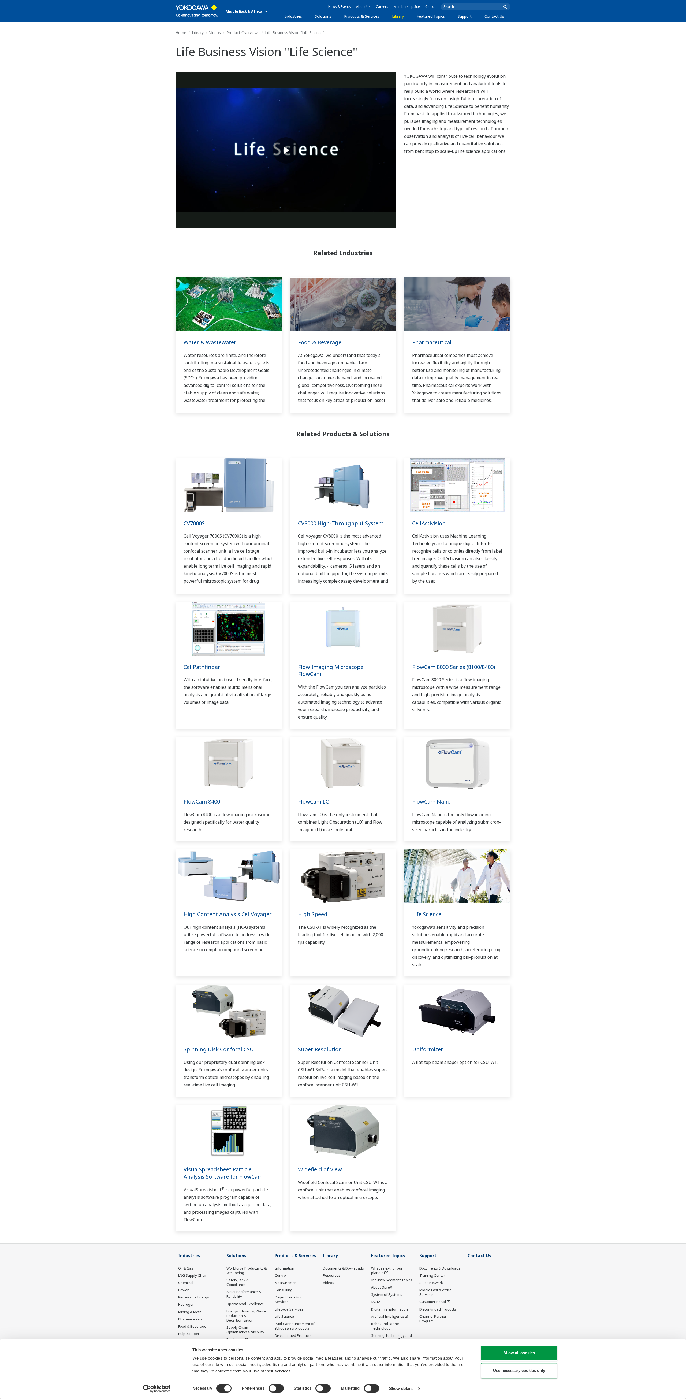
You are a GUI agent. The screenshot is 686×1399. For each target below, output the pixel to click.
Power (183, 1289)
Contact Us (494, 16)
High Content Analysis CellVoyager (228, 914)
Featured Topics (431, 16)
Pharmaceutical (432, 342)
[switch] (276, 1388)
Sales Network (431, 1282)
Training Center (432, 1275)
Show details (401, 1388)
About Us (363, 6)
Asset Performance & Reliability (243, 1294)
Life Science (426, 914)
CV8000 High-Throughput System (340, 523)
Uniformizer (427, 1049)
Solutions (323, 16)
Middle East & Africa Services (435, 1292)
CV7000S (194, 523)
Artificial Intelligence (387, 1316)
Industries (293, 16)
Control (281, 1275)
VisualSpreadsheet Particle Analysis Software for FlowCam (223, 1173)
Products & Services (361, 16)
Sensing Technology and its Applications (391, 1337)
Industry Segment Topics (391, 1280)
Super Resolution (320, 1049)
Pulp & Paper (188, 1333)
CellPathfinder (202, 667)
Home (181, 32)
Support (465, 16)
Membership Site (407, 6)
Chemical (185, 1282)
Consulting (283, 1289)
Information (284, 1268)
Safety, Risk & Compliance (237, 1282)
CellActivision (429, 523)
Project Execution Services (289, 1299)
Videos (215, 32)
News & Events (339, 6)
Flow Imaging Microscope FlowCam (333, 670)
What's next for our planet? (386, 1270)
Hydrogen (186, 1304)
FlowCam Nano (431, 801)
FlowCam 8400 (202, 801)
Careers (382, 6)
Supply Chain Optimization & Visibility (245, 1329)
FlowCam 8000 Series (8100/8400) (453, 667)
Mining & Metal (190, 1311)
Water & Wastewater (210, 342)
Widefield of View (320, 1169)
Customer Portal (432, 1301)
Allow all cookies (519, 1352)
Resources (331, 1275)
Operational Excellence (245, 1303)
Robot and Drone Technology (385, 1326)
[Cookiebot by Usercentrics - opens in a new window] (156, 1389)
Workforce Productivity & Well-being (246, 1270)
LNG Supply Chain (192, 1275)
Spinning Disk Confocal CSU (219, 1049)
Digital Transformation (389, 1309)
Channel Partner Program (432, 1318)
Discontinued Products (293, 1335)
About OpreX (381, 1287)
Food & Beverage (319, 342)
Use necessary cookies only (519, 1370)
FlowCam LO (314, 801)
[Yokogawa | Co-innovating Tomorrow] (198, 11)
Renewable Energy (193, 1297)
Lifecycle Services (289, 1309)
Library (398, 16)
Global (430, 6)
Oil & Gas (185, 1268)
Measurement (286, 1282)
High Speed (312, 914)
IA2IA (375, 1301)
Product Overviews (242, 32)
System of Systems (386, 1294)
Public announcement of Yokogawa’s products (294, 1326)
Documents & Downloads (343, 1268)
